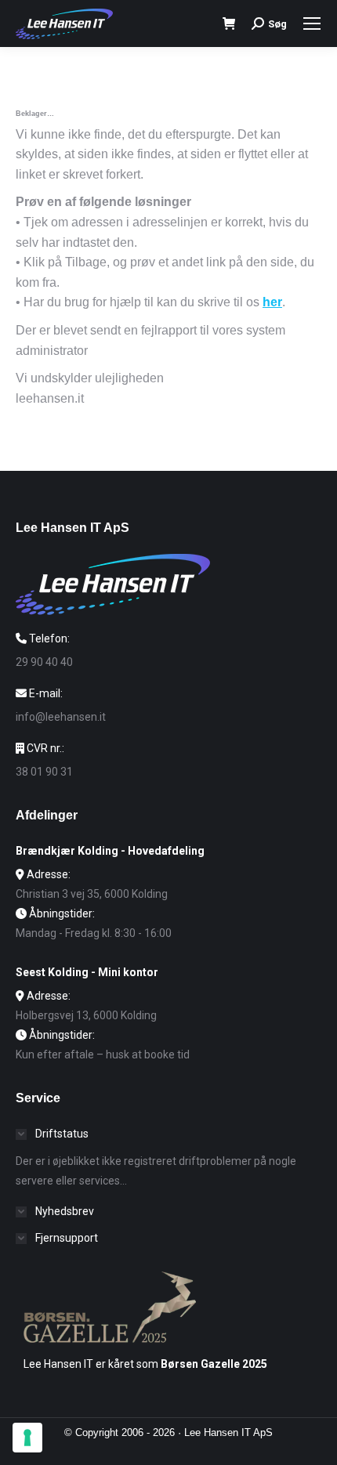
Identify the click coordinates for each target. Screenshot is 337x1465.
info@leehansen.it (61, 717)
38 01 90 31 (44, 771)
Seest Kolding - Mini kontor (87, 972)
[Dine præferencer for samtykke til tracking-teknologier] (27, 1437)
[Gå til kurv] (229, 24)
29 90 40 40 (44, 662)
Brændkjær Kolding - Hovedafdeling (110, 851)
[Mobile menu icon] (312, 23)
